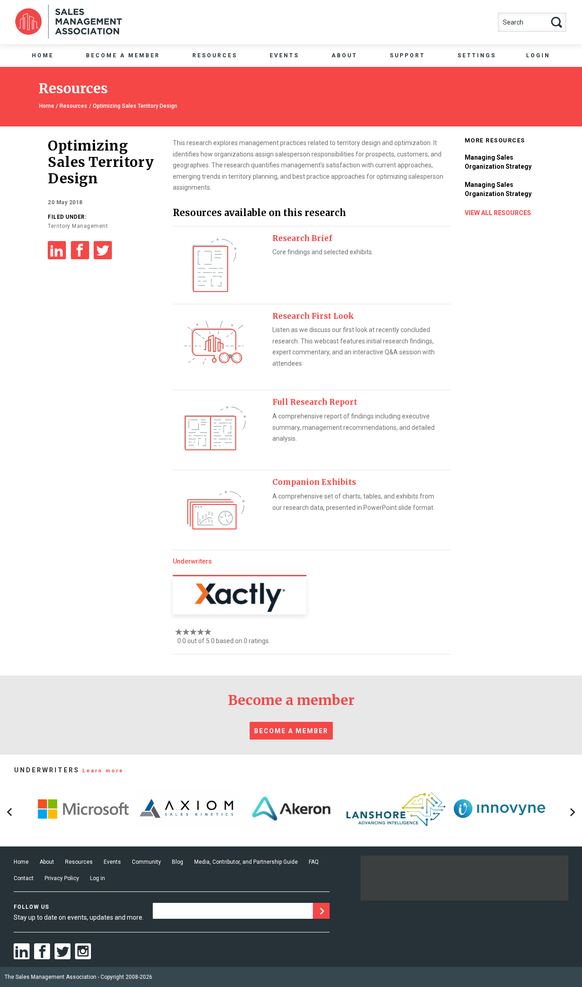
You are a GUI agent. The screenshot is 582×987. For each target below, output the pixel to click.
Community (146, 862)
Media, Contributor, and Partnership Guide (246, 862)
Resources (214, 55)
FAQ (314, 862)
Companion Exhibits (314, 482)
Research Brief (302, 238)
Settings (476, 55)
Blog (177, 862)
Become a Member (123, 55)
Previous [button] (9, 811)
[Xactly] (239, 594)
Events (284, 55)
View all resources (498, 213)
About (344, 55)
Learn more (103, 771)
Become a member (291, 731)
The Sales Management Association (50, 977)
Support (407, 55)
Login (538, 55)
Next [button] (572, 811)
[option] (83, 808)
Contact (24, 878)
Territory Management (78, 226)
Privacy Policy (62, 878)
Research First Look (313, 316)
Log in (97, 878)
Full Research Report (314, 402)
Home (43, 55)
